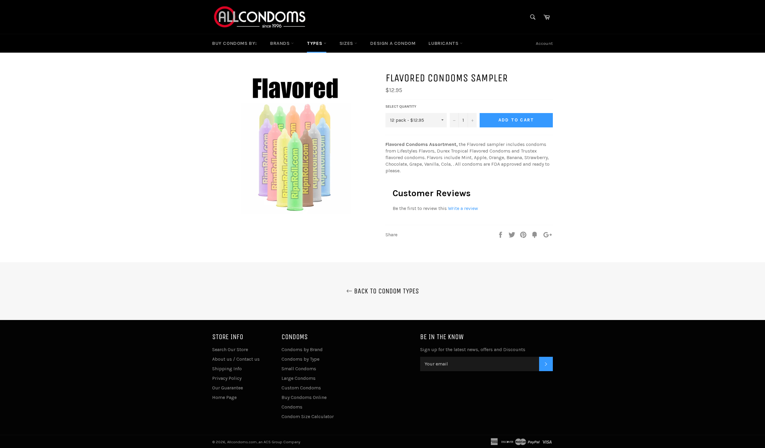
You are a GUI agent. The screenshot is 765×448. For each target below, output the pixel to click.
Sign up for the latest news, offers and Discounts (472, 349)
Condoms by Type (300, 359)
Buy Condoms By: (234, 43)
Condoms (291, 407)
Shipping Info (227, 368)
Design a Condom (392, 43)
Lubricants (444, 43)
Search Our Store (230, 349)
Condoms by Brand (302, 349)
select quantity (400, 106)
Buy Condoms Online (304, 397)
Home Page (224, 397)
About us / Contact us (236, 359)
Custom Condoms (301, 388)
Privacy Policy (226, 378)
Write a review (463, 208)
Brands (280, 43)
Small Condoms (298, 368)
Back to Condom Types (385, 291)
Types (315, 43)
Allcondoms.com (242, 442)
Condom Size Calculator (307, 416)
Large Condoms (298, 378)
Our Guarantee (227, 388)
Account (544, 43)
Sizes (347, 43)
